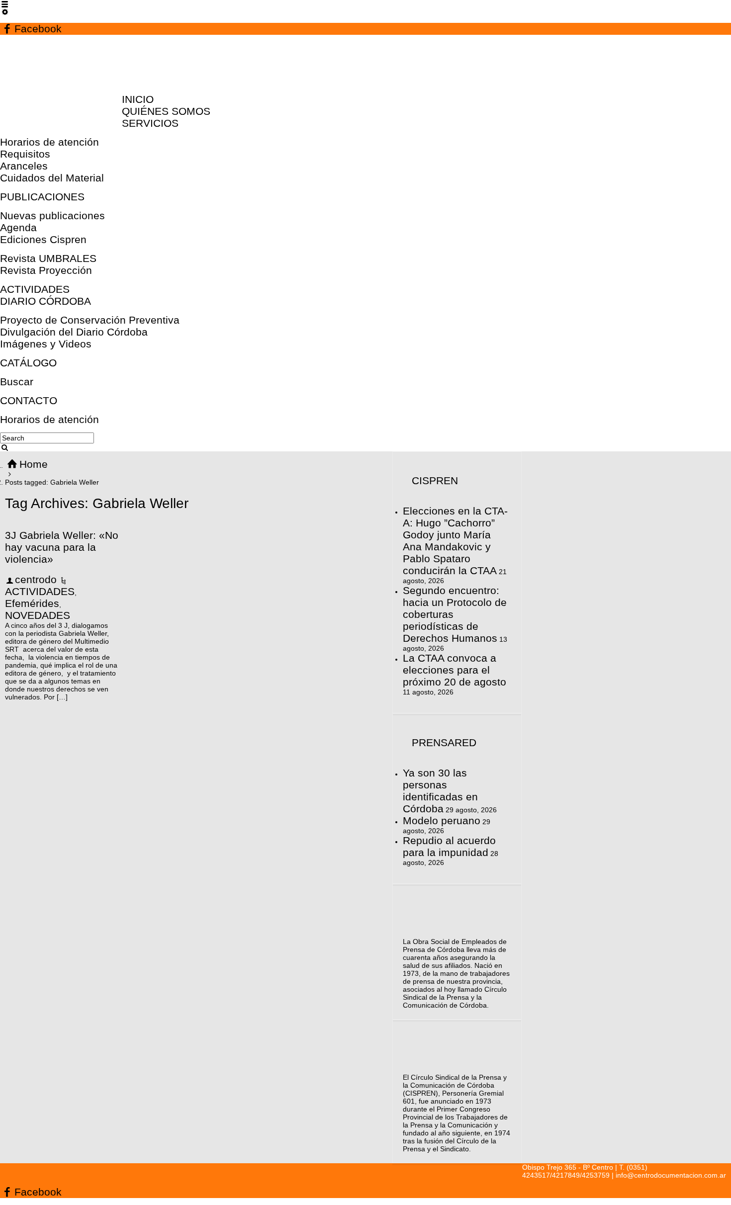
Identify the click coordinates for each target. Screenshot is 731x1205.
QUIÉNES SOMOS (166, 111)
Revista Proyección (46, 270)
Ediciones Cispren (43, 239)
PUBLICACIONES (42, 196)
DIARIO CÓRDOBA (45, 301)
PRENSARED (444, 742)
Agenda (18, 227)
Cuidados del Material (52, 177)
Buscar (16, 381)
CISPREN (435, 480)
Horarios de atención (49, 142)
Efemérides (32, 603)
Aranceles (24, 166)
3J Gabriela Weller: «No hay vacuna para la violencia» (61, 547)
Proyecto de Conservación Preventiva (90, 320)
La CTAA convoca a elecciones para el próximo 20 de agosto (454, 670)
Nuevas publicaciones (52, 215)
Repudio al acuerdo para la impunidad (449, 846)
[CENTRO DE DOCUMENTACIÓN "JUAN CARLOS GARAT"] (65, 80)
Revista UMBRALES (48, 258)
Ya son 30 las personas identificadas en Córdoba (440, 790)
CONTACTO (28, 400)
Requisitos (25, 154)
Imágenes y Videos (45, 343)
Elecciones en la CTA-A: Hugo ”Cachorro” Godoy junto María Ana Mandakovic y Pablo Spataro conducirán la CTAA (455, 540)
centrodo (36, 579)
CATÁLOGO (28, 362)
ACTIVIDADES (35, 289)
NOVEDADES (37, 615)
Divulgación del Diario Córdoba (74, 332)
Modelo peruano (441, 820)
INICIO (138, 99)
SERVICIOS (150, 123)
